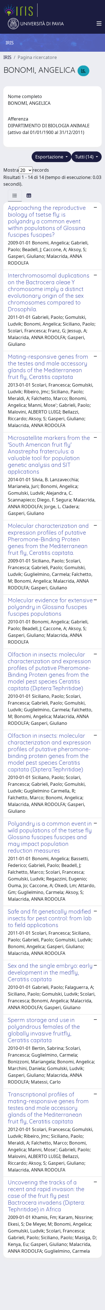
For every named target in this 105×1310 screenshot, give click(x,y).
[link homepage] (20, 10)
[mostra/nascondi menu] (99, 23)
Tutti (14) (85, 157)
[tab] (15, 195)
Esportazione (49, 157)
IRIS (7, 57)
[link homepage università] (35, 23)
